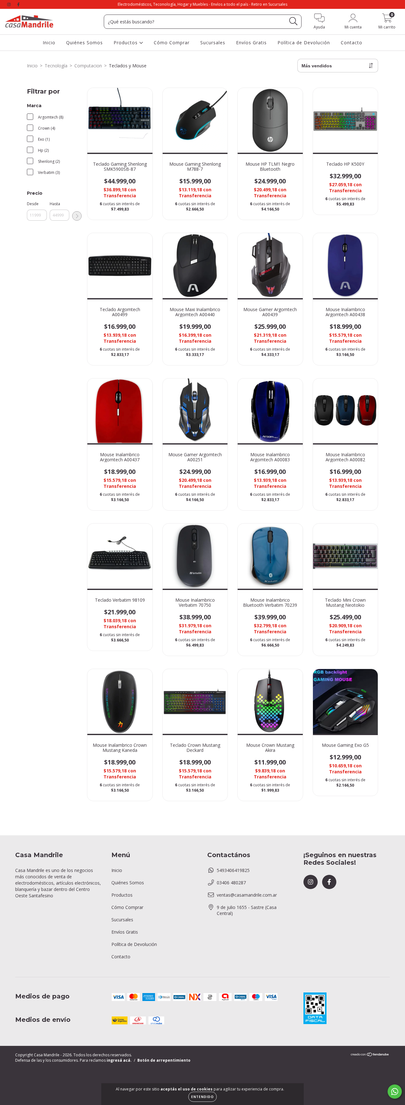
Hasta (55, 203)
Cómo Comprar (172, 43)
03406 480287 (231, 883)
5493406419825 (233, 870)
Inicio (49, 43)
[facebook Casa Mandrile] (18, 4)
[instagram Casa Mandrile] (9, 4)
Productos (126, 43)
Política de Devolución (303, 43)
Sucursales (212, 43)
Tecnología (56, 66)
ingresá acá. (119, 1060)
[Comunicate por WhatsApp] (395, 1091)
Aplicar (77, 216)
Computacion (88, 66)
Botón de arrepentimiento (163, 1060)
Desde (33, 203)
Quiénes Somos (84, 43)
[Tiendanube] (370, 1055)
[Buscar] (293, 21)
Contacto (351, 43)
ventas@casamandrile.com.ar (247, 895)
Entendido (202, 1097)
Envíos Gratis (251, 43)
